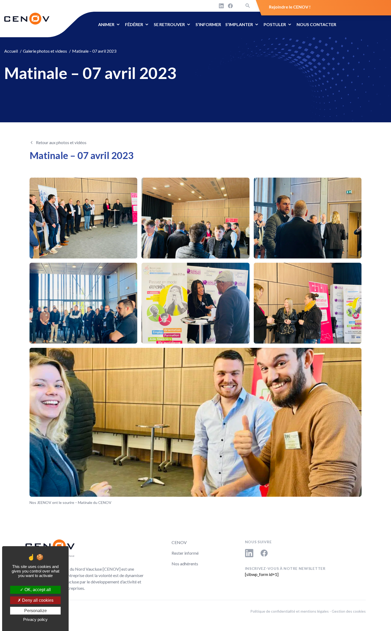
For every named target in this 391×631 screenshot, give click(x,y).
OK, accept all (37, 589)
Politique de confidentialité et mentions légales (289, 611)
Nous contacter (316, 24)
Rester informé (185, 552)
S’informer (208, 24)
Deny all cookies (37, 600)
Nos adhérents (185, 563)
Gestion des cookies (349, 611)
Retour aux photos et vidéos (61, 142)
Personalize (35, 610)
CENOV (179, 542)
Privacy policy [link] (35, 619)
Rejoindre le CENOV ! (290, 6)
